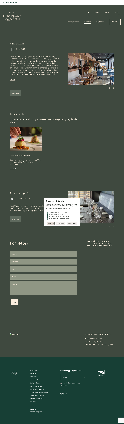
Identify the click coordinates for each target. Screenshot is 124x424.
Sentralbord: (90, 338)
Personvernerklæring (36, 398)
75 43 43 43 (34, 409)
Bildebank (33, 373)
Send (14, 302)
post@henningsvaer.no (94, 341)
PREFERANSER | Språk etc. (56, 215)
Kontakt (107, 12)
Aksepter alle (50, 223)
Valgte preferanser (72, 223)
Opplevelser (100, 22)
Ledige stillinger (35, 383)
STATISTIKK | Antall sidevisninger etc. (59, 216)
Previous (110, 88)
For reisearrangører (36, 386)
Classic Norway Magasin (37, 389)
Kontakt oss (15, 219)
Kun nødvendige (60, 223)
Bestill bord (15, 93)
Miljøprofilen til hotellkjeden (39, 392)
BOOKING (115, 22)
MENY (12, 80)
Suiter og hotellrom (73, 22)
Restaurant (87, 22)
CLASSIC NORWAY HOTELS (12, 2)
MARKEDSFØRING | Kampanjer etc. (58, 218)
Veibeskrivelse (34, 380)
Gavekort (96, 12)
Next (113, 88)
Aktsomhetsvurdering (37, 395)
